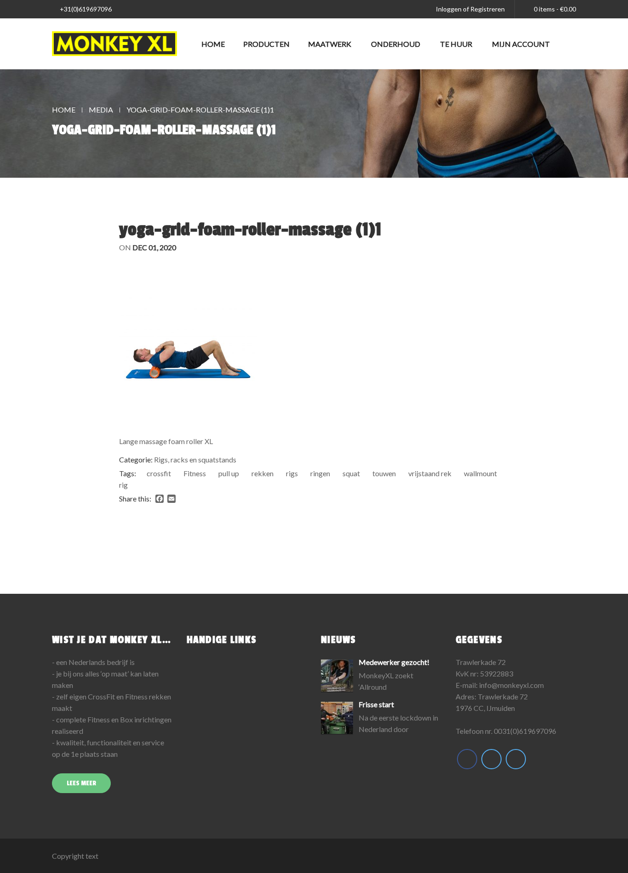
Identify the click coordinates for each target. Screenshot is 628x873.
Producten (266, 43)
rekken (262, 473)
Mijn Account (521, 43)
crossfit (159, 473)
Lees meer (81, 783)
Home (213, 43)
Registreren (487, 9)
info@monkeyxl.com (511, 685)
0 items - (555, 9)
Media (101, 109)
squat (351, 473)
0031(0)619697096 (525, 731)
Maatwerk (329, 43)
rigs (292, 473)
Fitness (194, 473)
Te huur (456, 43)
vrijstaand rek (429, 473)
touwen (384, 473)
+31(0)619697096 (85, 9)
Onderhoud (395, 43)
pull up (228, 473)
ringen (320, 473)
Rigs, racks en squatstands (195, 459)
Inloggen (449, 9)
